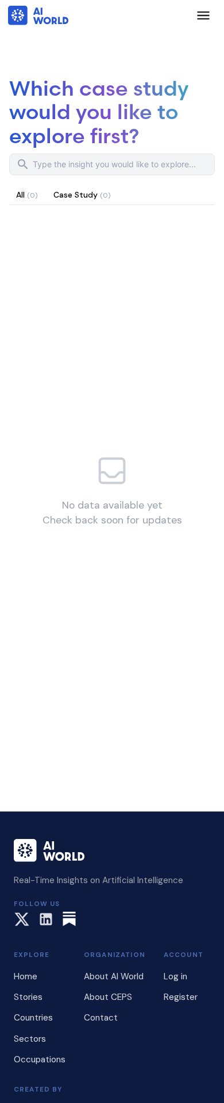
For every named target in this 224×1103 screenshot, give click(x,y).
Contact (101, 1017)
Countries (33, 1017)
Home (25, 976)
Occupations (39, 1059)
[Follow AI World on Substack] (69, 919)
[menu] (203, 15)
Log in (175, 976)
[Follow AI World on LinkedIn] (46, 919)
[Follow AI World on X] (22, 919)
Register (181, 997)
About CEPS (108, 997)
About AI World (114, 976)
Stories (28, 997)
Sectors (30, 1039)
